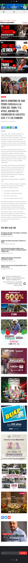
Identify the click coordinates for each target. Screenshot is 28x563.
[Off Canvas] (3, 12)
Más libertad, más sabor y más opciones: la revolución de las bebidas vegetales (14, 233)
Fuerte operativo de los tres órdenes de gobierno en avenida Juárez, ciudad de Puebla (12, 283)
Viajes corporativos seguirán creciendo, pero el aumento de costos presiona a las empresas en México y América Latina (13, 250)
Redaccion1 (5, 121)
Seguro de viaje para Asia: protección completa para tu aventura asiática (14, 266)
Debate (10, 534)
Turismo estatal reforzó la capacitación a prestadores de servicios (11, 258)
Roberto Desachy (5, 243)
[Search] (24, 12)
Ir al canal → (25, 22)
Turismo (3, 96)
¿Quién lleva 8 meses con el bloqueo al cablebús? (13, 536)
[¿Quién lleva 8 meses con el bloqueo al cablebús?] (14, 531)
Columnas (5, 534)
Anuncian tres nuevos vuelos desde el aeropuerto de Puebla (13, 241)
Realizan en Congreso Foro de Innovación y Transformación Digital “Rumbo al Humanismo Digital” (15, 278)
